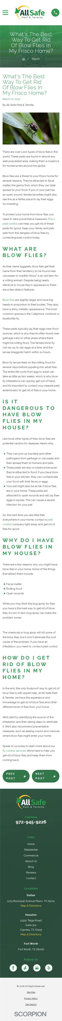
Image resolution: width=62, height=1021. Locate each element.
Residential (31, 849)
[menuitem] (31, 992)
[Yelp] (48, 968)
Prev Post (11, 776)
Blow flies (8, 300)
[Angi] (25, 968)
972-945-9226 (31, 822)
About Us (31, 861)
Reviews (31, 872)
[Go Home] (23, 59)
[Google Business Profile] (36, 968)
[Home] (30, 13)
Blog (31, 866)
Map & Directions (31, 905)
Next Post (40, 776)
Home (31, 844)
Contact (31, 878)
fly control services (14, 750)
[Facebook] (13, 968)
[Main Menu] (5, 12)
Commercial (31, 855)
